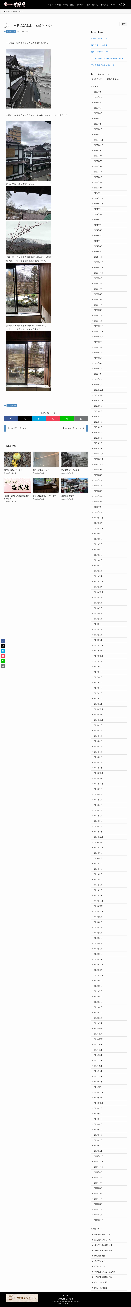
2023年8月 (98, 283)
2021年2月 (98, 443)
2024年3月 (98, 246)
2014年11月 (98, 842)
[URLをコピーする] (81, 418)
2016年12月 (98, 709)
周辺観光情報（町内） (103, 1234)
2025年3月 (98, 182)
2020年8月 (98, 475)
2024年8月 (98, 219)
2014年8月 (98, 858)
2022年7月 (98, 352)
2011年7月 (98, 1055)
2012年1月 (98, 1023)
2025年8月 (98, 155)
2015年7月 (98, 799)
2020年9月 (98, 469)
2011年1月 (98, 1087)
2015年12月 (98, 773)
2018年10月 (98, 592)
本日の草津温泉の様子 (103, 1250)
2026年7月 (98, 97)
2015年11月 (98, 778)
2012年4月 (98, 1007)
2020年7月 (98, 480)
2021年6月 (98, 422)
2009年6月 (98, 1188)
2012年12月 (98, 964)
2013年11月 (98, 906)
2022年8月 (98, 347)
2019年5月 (98, 555)
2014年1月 (98, 895)
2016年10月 (98, 719)
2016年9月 (98, 725)
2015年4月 (98, 815)
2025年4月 (98, 177)
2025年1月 (98, 193)
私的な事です (99, 1266)
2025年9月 (98, 150)
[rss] (124, 4)
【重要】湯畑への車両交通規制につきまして (109, 58)
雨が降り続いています (100, 38)
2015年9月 (98, 789)
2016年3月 (98, 757)
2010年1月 (98, 1151)
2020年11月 (98, 459)
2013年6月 (98, 932)
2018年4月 (98, 624)
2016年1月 (98, 767)
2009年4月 (98, 1198)
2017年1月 (98, 703)
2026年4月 (98, 113)
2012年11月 (98, 970)
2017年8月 (98, 666)
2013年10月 (98, 911)
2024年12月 (98, 198)
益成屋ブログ (11, 31)
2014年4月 (98, 879)
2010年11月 (98, 1097)
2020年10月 (98, 464)
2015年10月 (98, 783)
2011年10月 (98, 1039)
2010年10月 (98, 1103)
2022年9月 (98, 342)
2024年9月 (98, 214)
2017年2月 (98, 698)
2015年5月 (98, 810)
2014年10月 (98, 847)
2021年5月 (98, 427)
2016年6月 (98, 741)
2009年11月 (98, 1161)
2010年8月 (98, 1113)
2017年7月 (98, 672)
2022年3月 (98, 374)
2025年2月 (98, 187)
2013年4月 (98, 943)
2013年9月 (98, 916)
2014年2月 (98, 890)
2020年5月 (98, 491)
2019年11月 (98, 523)
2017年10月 (98, 656)
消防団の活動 (99, 1255)
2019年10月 (98, 528)
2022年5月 (98, 363)
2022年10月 (98, 336)
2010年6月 (98, 1124)
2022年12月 (98, 326)
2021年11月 (98, 395)
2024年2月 (98, 251)
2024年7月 (98, 225)
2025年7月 (98, 161)
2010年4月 (98, 1135)
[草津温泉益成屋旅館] (14, 4)
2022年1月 (98, 384)
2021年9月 (98, 406)
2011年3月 (98, 1076)
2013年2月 (98, 954)
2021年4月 (98, 432)
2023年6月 (98, 294)
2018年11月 (98, 586)
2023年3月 (98, 310)
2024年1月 (98, 256)
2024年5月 (98, 235)
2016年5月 (98, 746)
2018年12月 (98, 581)
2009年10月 (98, 1167)
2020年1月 (98, 512)
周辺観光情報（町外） (103, 1239)
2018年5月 (98, 618)
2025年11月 (98, 139)
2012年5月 (98, 1002)
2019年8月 (98, 539)
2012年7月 (98, 991)
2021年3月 (98, 438)
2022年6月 (98, 358)
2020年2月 (98, 507)
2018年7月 (98, 608)
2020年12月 (98, 453)
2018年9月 (98, 597)
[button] (11, 418)
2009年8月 (98, 1177)
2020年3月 (98, 501)
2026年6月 (98, 102)
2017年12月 (98, 645)
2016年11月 (98, 714)
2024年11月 (98, 203)
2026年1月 (98, 129)
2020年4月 (98, 496)
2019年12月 (98, 517)
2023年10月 (98, 272)
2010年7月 (98, 1119)
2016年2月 (98, 762)
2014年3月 (98, 884)
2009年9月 (98, 1172)
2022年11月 (98, 331)
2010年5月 (98, 1129)
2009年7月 (98, 1182)
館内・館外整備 (100, 1287)
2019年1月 (98, 576)
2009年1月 (98, 1214)
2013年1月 (98, 959)
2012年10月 (98, 975)
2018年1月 (98, 640)
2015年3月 (98, 821)
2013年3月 (98, 948)
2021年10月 (98, 400)
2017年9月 (98, 661)
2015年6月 (98, 805)
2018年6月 (98, 613)
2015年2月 (98, 826)
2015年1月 (98, 831)
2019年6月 (98, 549)
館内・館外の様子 (101, 1282)
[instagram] (120, 4)
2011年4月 (98, 1071)
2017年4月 (98, 688)
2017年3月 (98, 693)
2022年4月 (98, 368)
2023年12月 (98, 262)
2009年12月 (98, 1156)
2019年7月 (98, 544)
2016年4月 (98, 751)
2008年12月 (98, 1220)
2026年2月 (98, 124)
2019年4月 (98, 560)
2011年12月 (98, 1028)
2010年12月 (98, 1092)
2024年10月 (98, 209)
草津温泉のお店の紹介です (105, 1271)
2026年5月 (98, 108)
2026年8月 (98, 92)
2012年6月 (98, 996)
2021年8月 (98, 411)
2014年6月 (98, 869)
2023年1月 (98, 320)
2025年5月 (98, 171)
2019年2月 (98, 570)
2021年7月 (98, 416)
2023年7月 (98, 288)
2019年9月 (98, 533)
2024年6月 (98, 230)
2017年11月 (98, 650)
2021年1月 (98, 448)
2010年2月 (98, 1145)
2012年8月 (98, 986)
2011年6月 (98, 1060)
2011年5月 (98, 1065)
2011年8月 (98, 1049)
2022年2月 (98, 379)
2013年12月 (98, 900)
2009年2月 (98, 1209)
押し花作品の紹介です (103, 1245)
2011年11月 (98, 1033)
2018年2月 (98, 634)
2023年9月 (98, 278)
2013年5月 (98, 938)
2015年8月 (98, 794)
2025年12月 (98, 134)
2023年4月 (98, 304)
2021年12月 (98, 390)
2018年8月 (98, 602)
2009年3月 (98, 1204)
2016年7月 (98, 735)
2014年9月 (98, 853)
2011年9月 (98, 1044)
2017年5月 (98, 682)
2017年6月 (98, 677)
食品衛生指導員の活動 (103, 1277)
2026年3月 (98, 118)
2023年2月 (98, 315)
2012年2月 (98, 1017)
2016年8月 (98, 730)
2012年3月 (98, 1012)
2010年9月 (98, 1108)
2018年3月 (98, 629)
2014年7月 (98, 863)
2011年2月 (98, 1081)
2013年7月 (98, 927)
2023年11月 (98, 267)
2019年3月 (98, 565)
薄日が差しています (99, 45)
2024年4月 (98, 241)
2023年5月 (98, 299)
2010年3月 (98, 1140)
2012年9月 (98, 980)
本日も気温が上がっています (102, 65)
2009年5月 (98, 1193)
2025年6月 (98, 166)
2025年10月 (98, 145)
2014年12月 (98, 837)
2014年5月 (98, 874)
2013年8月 (98, 922)
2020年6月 (98, 485)
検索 (124, 24)
